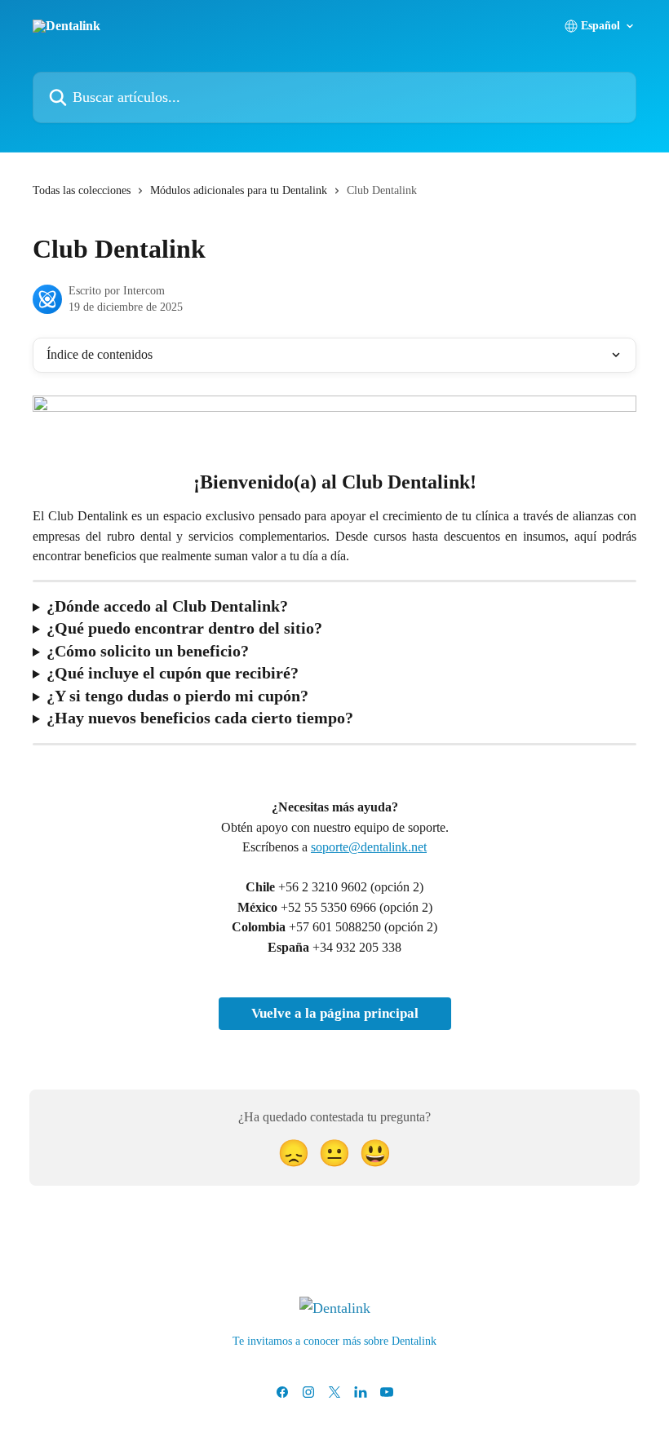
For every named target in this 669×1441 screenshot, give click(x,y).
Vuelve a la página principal (335, 1013)
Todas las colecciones (82, 190)
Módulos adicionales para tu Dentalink (238, 190)
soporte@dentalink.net (369, 847)
